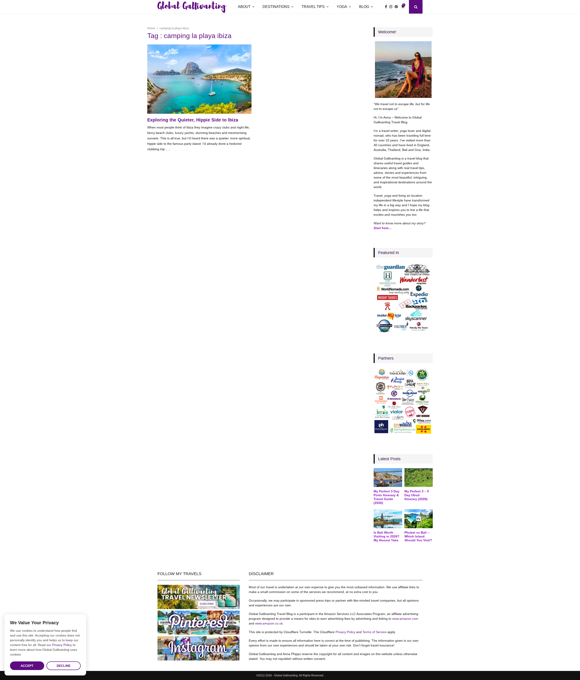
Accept (27, 666)
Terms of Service (374, 632)
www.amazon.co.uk (269, 623)
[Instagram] (392, 7)
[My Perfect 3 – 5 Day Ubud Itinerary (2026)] (418, 477)
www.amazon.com (405, 618)
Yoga (342, 7)
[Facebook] (387, 7)
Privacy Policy (345, 632)
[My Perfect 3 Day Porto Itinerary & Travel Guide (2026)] (388, 477)
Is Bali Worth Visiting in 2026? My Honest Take (386, 536)
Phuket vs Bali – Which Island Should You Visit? (418, 536)
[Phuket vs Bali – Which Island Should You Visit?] (418, 518)
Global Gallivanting (191, 6)
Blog (364, 7)
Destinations (276, 7)
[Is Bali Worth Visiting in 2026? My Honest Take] (388, 518)
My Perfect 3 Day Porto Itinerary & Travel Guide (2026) (386, 496)
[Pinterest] (397, 7)
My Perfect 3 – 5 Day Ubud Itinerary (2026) (416, 495)
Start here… (383, 228)
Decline (63, 666)
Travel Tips (313, 7)
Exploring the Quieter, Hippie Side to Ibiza (192, 119)
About (244, 7)
